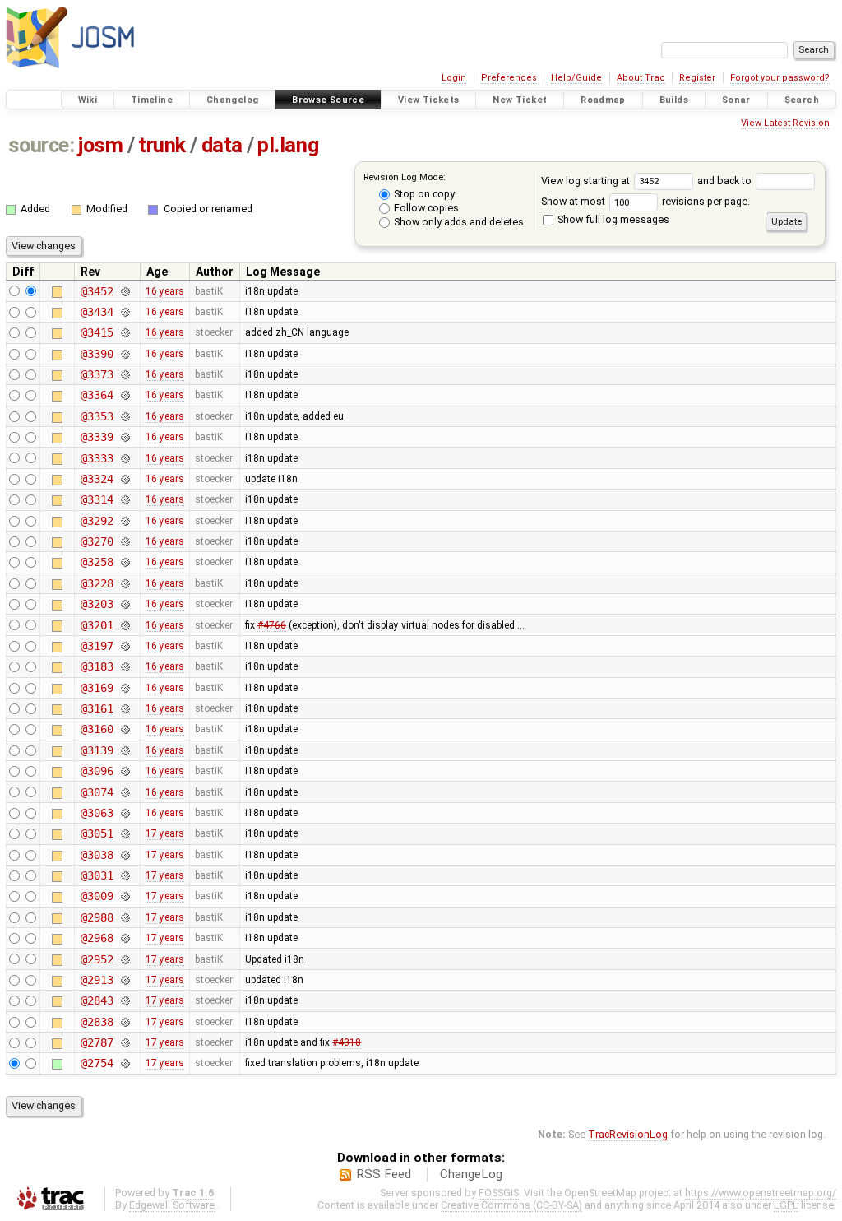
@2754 (97, 1063)
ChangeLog (471, 1174)
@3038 (97, 854)
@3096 (97, 771)
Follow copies (425, 208)
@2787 (97, 1042)
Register (697, 77)
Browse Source (328, 100)
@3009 (97, 896)
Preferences (509, 77)
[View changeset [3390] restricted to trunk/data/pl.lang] (124, 353)
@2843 (97, 1000)
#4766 (271, 625)
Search (801, 100)
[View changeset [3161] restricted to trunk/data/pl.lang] (124, 708)
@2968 (97, 938)
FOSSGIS (499, 1192)
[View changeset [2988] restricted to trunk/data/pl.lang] (124, 917)
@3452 (97, 291)
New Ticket (520, 100)
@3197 (97, 645)
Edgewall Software (172, 1205)
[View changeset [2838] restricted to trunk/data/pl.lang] (124, 1021)
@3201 (97, 625)
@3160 (97, 729)
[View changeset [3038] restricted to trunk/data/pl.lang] (124, 854)
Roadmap (603, 100)
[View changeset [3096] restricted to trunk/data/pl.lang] (124, 771)
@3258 (97, 562)
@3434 (97, 311)
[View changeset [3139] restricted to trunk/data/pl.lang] (124, 750)
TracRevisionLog (628, 1134)
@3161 (97, 708)
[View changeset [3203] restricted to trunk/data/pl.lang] (124, 603)
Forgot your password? (780, 77)
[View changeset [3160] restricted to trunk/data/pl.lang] (124, 729)
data (222, 145)
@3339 (97, 436)
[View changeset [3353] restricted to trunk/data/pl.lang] (124, 416)
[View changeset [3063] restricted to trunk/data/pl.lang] (124, 812)
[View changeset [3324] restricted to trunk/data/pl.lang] (124, 478)
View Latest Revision (785, 123)
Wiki (88, 100)
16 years (165, 291)
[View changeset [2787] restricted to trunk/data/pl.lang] (124, 1042)
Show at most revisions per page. (645, 201)
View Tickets (429, 100)
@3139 (97, 750)
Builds (673, 100)
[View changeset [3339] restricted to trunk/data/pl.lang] (124, 436)
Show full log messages (612, 219)
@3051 (97, 833)
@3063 (97, 812)
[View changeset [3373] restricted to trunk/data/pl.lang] (124, 374)
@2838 (97, 1021)
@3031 (97, 875)
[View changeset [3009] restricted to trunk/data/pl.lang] (124, 896)
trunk (162, 145)
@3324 (97, 478)
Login (454, 77)
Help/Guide (576, 77)
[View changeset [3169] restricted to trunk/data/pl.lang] (124, 687)
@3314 (97, 499)
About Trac (641, 77)
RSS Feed (383, 1174)
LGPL (786, 1205)
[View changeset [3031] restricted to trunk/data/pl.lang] (124, 875)
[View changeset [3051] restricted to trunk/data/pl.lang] (124, 833)
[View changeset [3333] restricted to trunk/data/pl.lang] (124, 458)
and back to (725, 180)
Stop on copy (423, 194)
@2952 (97, 959)
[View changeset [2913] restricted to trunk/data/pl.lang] (124, 980)
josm (100, 145)
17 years (165, 833)
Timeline (152, 100)
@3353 (97, 416)
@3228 (97, 583)
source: (41, 145)
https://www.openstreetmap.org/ (760, 1192)
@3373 (97, 374)
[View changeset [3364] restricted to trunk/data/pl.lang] (124, 395)
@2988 (97, 917)
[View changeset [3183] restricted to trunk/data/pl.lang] (124, 666)
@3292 (97, 520)
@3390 (97, 353)
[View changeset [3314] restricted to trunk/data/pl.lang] (124, 499)
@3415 (97, 332)
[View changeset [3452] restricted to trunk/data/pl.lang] (124, 291)
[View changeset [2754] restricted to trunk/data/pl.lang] (124, 1063)
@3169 (97, 687)
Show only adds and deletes (457, 222)
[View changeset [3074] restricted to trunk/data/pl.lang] (124, 792)
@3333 (97, 458)
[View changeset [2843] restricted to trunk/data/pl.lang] (124, 1000)
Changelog (232, 100)
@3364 (97, 395)
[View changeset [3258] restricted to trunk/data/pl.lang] (124, 562)
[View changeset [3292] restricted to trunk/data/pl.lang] (124, 520)
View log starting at (586, 180)
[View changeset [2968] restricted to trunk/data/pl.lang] (124, 938)
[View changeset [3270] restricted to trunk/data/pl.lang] (124, 541)
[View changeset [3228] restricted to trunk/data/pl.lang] (124, 583)
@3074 (97, 792)
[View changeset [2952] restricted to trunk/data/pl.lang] (124, 959)
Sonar (736, 100)
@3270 (97, 541)
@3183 (97, 666)
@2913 (97, 980)
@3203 (97, 603)
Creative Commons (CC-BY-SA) (511, 1205)
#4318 (346, 1042)
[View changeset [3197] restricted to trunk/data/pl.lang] (124, 645)
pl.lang (287, 145)
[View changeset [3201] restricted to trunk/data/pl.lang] (124, 625)
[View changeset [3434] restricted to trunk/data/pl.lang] (124, 311)
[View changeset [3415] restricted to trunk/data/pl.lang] (124, 332)
